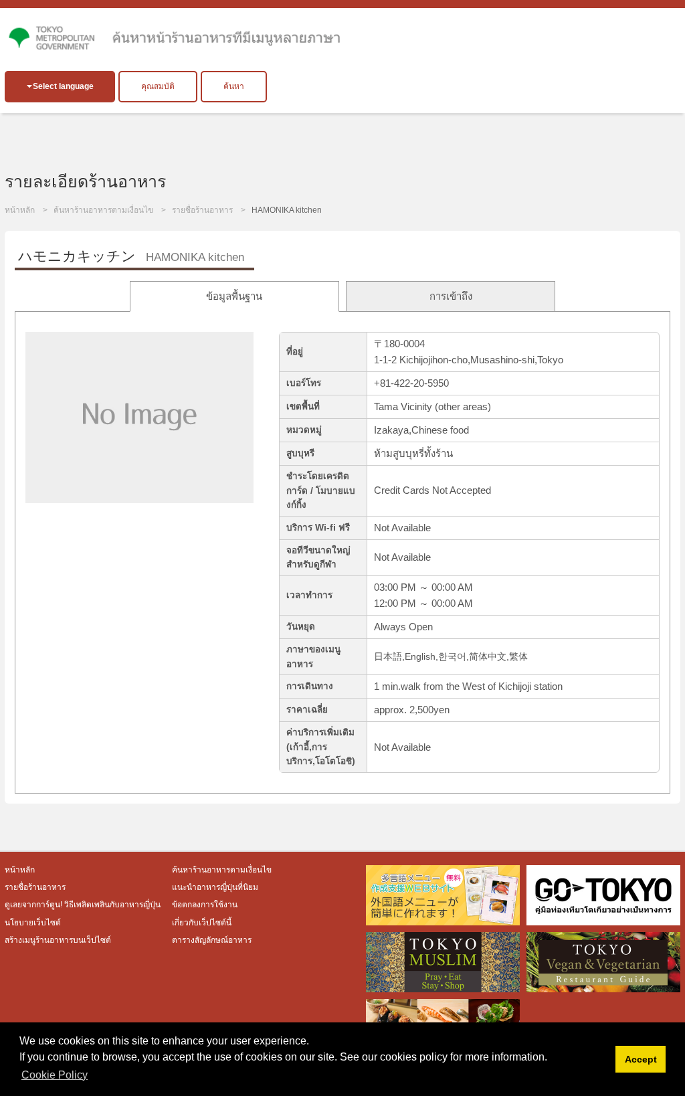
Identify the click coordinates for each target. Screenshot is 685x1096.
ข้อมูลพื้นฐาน (234, 296)
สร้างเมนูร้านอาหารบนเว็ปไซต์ (58, 940)
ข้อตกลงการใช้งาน (204, 904)
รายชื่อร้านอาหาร (202, 210)
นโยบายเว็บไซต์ (33, 922)
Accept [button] (641, 1059)
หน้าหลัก (20, 210)
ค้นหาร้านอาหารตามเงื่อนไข (103, 210)
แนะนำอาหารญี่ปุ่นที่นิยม (215, 887)
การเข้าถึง (450, 296)
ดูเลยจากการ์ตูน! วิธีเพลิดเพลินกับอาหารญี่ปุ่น (84, 904)
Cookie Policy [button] (54, 1075)
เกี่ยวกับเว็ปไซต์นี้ (201, 922)
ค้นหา (233, 86)
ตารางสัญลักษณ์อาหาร (212, 940)
